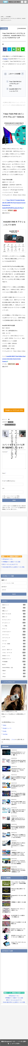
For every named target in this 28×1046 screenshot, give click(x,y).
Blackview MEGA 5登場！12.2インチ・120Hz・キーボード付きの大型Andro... (18, 803)
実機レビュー (13, 610)
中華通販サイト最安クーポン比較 (11, 561)
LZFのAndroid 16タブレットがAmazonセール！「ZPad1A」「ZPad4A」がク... (18, 770)
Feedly (4, 731)
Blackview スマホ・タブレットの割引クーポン (18, 909)
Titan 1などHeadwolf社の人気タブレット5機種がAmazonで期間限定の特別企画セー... (18, 795)
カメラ (13, 646)
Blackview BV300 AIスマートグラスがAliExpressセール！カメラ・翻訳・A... (18, 753)
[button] (22, 2)
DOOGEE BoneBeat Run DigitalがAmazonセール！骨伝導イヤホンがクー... (18, 762)
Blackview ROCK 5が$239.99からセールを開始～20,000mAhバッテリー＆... (18, 828)
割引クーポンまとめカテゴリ (10, 564)
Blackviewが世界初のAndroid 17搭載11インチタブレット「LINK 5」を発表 (18, 778)
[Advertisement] (14, 390)
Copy (15, 210)
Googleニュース (7, 728)
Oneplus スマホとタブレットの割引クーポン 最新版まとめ (18, 929)
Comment (4, 451)
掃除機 (13, 607)
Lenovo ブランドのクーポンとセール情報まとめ (18, 943)
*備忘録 (13, 670)
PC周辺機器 (4, 28)
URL (3, 488)
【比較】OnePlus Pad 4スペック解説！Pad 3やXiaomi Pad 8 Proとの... (18, 819)
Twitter (4, 725)
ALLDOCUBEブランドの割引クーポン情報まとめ (18, 916)
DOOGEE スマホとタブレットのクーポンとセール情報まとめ (18, 936)
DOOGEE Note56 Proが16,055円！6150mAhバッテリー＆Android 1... (18, 786)
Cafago (5, 59)
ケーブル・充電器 (13, 643)
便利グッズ (13, 616)
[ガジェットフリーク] (8, 2)
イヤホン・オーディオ (13, 652)
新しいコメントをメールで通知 (11, 496)
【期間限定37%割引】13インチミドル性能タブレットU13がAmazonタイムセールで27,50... (18, 854)
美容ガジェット (13, 604)
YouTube (5, 734)
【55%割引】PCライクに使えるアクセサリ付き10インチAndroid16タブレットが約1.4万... (18, 845)
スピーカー (13, 640)
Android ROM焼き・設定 (13, 667)
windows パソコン (13, 655)
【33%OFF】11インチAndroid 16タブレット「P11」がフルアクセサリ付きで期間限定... (18, 862)
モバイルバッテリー (13, 619)
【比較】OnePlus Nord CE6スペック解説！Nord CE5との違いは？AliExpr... (18, 811)
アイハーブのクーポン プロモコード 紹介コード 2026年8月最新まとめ (18, 883)
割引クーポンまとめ (13, 613)
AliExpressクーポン (7, 559)
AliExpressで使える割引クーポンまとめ (18, 889)
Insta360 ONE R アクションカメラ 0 (15, 90)
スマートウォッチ (13, 637)
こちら (13, 739)
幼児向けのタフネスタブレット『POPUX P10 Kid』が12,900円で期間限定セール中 (18, 870)
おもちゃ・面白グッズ (13, 649)
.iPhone (13, 676)
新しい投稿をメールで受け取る (11, 497)
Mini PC (13, 664)
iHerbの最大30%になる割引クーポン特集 (13, 567)
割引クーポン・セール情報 (10, 424)
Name (3, 473)
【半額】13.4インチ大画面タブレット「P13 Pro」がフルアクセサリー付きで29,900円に (18, 836)
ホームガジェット (13, 622)
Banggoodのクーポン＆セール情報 (18, 896)
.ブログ (13, 673)
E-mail (3, 481)
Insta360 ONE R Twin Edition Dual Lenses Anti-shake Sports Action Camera (13, 359)
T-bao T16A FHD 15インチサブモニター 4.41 (15, 83)
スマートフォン (13, 634)
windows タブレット (13, 658)
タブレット (13, 628)
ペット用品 (13, 625)
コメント (5, 419)
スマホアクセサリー (13, 631)
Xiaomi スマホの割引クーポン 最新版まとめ (18, 923)
